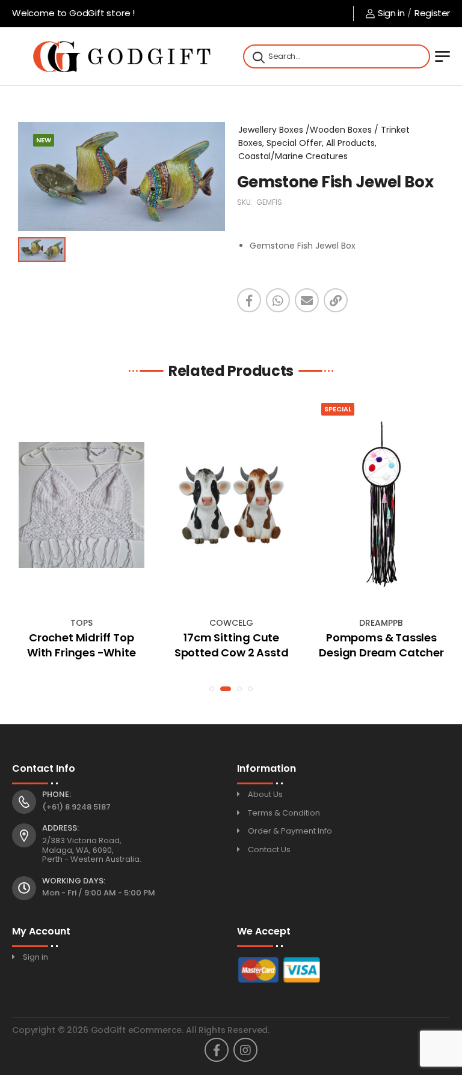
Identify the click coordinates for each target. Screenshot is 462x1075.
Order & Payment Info (290, 831)
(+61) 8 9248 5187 (76, 807)
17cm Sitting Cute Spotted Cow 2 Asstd (231, 645)
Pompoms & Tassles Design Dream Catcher (381, 645)
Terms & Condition (284, 813)
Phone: (56, 794)
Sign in (391, 13)
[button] (211, 688)
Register (432, 13)
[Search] (257, 56)
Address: (60, 828)
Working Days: (73, 881)
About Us (265, 794)
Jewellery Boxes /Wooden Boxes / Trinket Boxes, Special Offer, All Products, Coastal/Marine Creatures (324, 143)
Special (337, 409)
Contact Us (269, 849)
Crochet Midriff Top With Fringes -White (81, 645)
